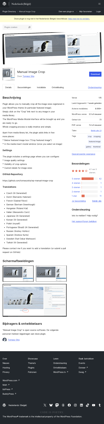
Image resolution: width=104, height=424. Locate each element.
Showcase (33, 358)
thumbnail (96, 147)
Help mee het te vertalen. (79, 19)
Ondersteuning (94, 87)
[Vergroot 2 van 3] (63, 269)
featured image (94, 141)
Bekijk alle (96, 201)
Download (95, 74)
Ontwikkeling (58, 87)
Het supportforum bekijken (84, 221)
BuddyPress (9, 394)
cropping (97, 136)
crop (90, 136)
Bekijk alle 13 (96, 131)
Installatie (41, 87)
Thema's (32, 363)
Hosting (6, 367)
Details (8, 87)
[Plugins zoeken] (29, 27)
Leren (55, 358)
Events (82, 363)
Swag (82, 372)
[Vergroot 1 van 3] (30, 269)
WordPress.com (11, 380)
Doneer (83, 367)
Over (5, 358)
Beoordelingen (24, 87)
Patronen (32, 372)
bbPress (8, 389)
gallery (88, 147)
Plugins (31, 367)
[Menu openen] (100, 4)
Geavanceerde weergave (83, 154)
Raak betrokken (86, 358)
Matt (6, 385)
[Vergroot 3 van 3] (63, 287)
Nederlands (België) (17, 405)
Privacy (6, 372)
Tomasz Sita (28, 76)
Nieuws (6, 363)
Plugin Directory (9, 11)
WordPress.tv (60, 372)
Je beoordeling (79, 201)
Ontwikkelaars (59, 367)
